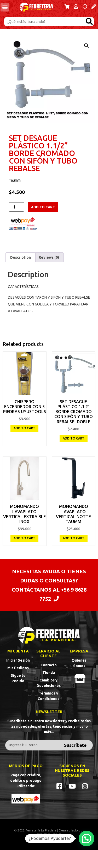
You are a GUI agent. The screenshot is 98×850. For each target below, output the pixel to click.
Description (20, 257)
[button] (5, 7)
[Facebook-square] (59, 786)
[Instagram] (85, 786)
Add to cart (43, 207)
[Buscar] (89, 21)
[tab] (20, 257)
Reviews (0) (49, 257)
